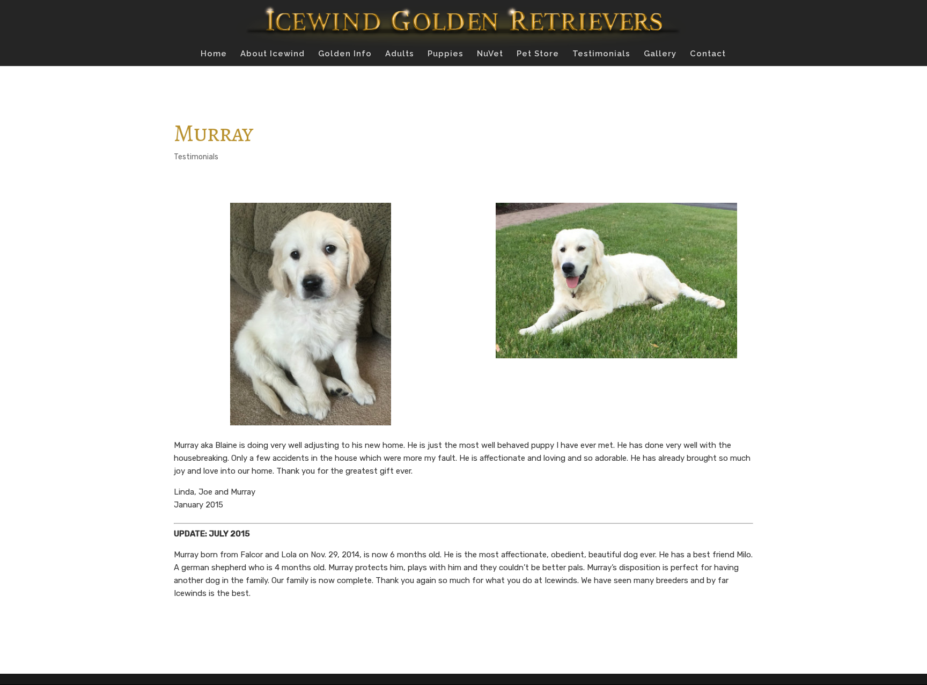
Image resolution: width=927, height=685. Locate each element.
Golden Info (345, 54)
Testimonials (601, 54)
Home (214, 54)
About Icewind (272, 54)
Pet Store (538, 54)
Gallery (660, 54)
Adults (399, 54)
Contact (708, 54)
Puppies (446, 54)
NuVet (490, 54)
